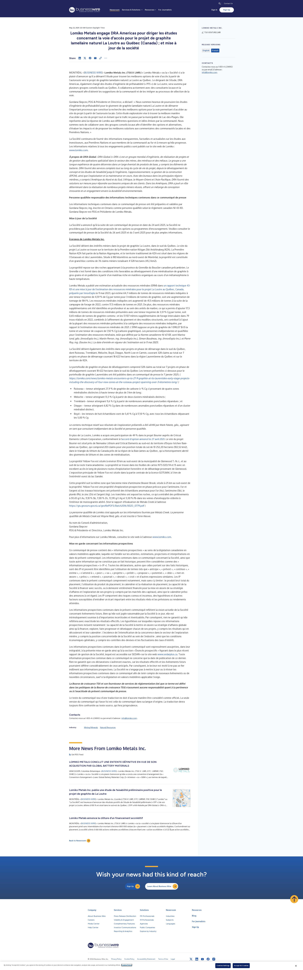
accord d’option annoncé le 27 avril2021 (143, 439)
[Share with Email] (95, 58)
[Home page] (84, 10)
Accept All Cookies (241, 965)
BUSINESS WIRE (93, 72)
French (215, 50)
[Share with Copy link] (100, 58)
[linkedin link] (196, 959)
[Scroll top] (294, 899)
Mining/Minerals (91, 727)
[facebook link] (208, 959)
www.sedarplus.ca (167, 654)
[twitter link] (191, 959)
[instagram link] (213, 959)
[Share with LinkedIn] (80, 58)
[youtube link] (202, 959)
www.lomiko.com (78, 150)
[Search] (220, 3)
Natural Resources (108, 727)
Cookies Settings (223, 965)
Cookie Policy (127, 965)
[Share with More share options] (106, 58)
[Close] (296, 966)
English (206, 50)
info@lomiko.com (129, 718)
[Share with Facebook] (90, 58)
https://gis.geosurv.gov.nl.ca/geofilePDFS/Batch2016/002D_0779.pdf (106, 505)
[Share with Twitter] (85, 58)
